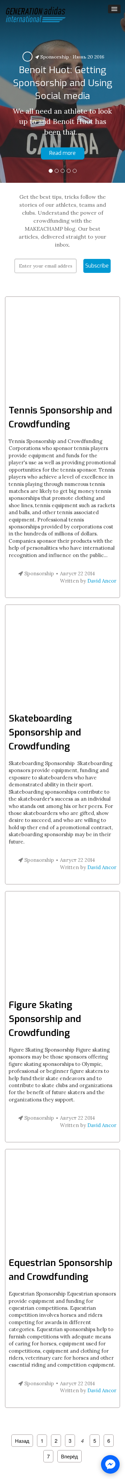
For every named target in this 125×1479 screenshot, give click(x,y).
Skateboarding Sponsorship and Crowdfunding (45, 732)
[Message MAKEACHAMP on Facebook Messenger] (110, 1464)
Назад (22, 1440)
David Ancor (101, 581)
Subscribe (97, 265)
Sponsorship (54, 57)
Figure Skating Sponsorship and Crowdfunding (45, 1019)
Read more (62, 153)
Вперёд (69, 1456)
